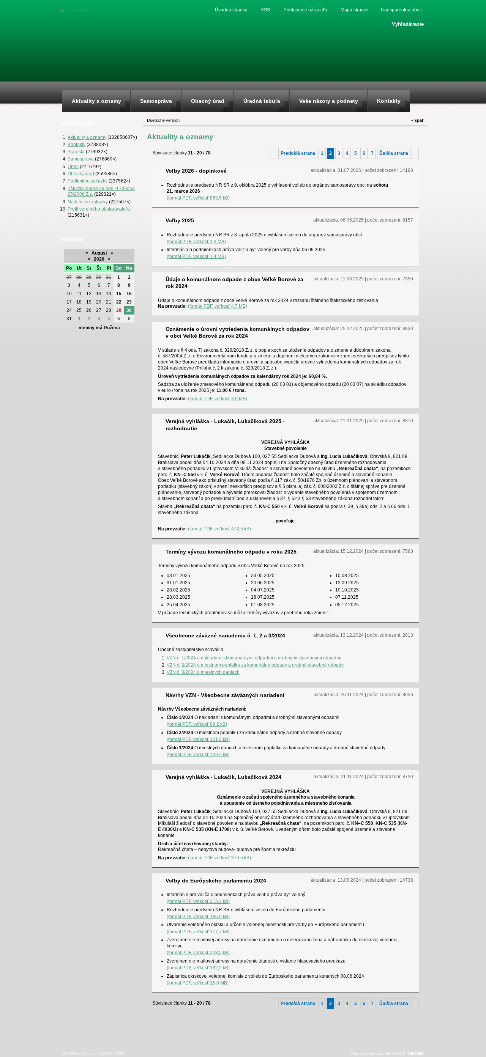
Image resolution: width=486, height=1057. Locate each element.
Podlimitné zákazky (87, 180)
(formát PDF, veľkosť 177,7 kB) (198, 931)
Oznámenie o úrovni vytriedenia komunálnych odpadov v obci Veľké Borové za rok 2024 (237, 332)
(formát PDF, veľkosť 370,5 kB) (219, 857)
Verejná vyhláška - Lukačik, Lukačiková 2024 (223, 777)
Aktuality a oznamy (87, 137)
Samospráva (81, 158)
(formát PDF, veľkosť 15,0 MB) (198, 982)
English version (85, 10)
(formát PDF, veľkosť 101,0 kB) (198, 739)
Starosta (76, 151)
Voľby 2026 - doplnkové (196, 171)
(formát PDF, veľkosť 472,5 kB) (219, 528)
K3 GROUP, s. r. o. (80, 1053)
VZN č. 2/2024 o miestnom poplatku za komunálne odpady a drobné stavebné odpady (255, 664)
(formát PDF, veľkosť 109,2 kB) (198, 754)
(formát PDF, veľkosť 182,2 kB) (198, 967)
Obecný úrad (81, 173)
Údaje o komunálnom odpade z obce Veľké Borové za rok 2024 (234, 282)
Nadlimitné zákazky (88, 201)
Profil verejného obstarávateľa (99, 208)
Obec (73, 166)
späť (417, 120)
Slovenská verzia (62, 10)
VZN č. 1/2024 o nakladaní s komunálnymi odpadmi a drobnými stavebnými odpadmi (254, 657)
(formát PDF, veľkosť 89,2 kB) (197, 724)
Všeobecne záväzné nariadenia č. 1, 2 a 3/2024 (225, 635)
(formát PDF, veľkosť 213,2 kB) (198, 901)
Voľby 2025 (180, 220)
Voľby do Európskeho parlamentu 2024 (216, 881)
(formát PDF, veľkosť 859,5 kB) (198, 197)
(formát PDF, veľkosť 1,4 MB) (196, 256)
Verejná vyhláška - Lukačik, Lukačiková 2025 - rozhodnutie (225, 424)
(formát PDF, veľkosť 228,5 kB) (198, 952)
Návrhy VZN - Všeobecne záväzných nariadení (225, 695)
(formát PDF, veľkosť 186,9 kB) (198, 916)
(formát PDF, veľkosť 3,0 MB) (217, 398)
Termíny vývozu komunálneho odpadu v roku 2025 (231, 552)
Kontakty (76, 144)
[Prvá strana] (273, 153)
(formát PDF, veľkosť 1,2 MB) (196, 241)
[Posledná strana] (415, 153)
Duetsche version (74, 10)
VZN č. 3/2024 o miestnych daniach (203, 672)
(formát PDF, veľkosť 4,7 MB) (217, 306)
